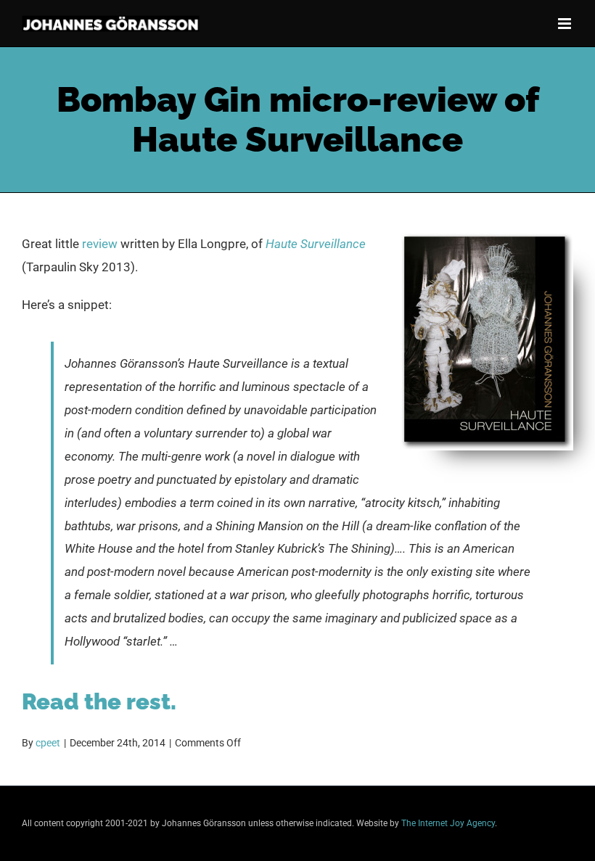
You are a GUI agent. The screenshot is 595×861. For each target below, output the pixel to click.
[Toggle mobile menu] (565, 23)
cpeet (48, 743)
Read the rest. (99, 701)
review (100, 243)
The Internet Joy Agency (448, 823)
